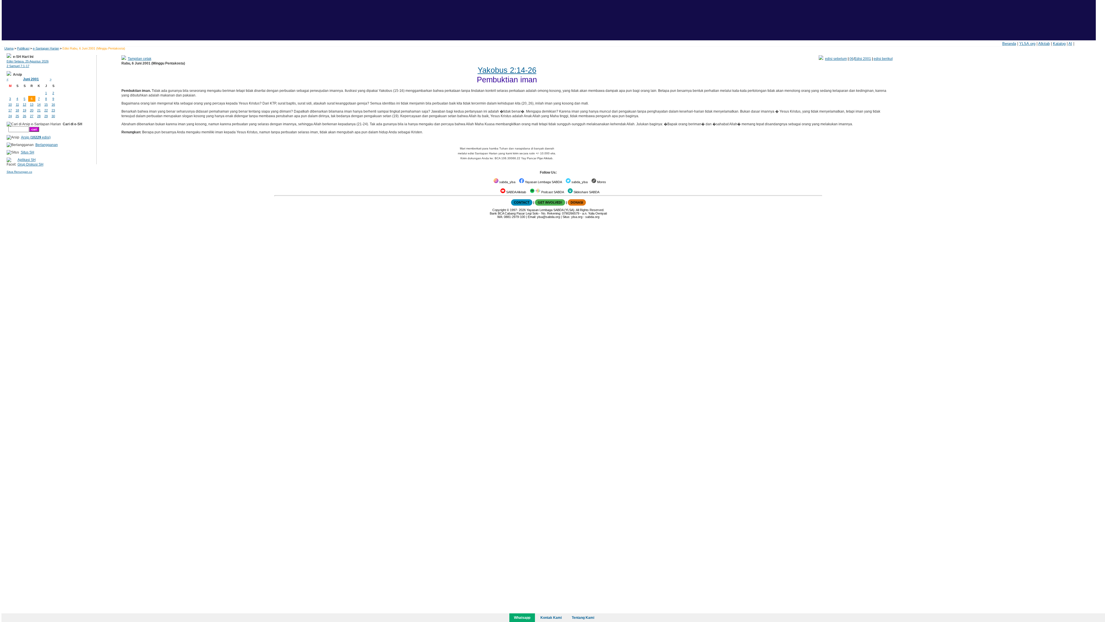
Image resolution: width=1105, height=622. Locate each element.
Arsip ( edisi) (36, 137)
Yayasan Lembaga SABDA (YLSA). (551, 210)
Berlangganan (46, 145)
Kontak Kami (551, 618)
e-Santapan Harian (46, 48)
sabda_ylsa (506, 182)
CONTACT (521, 202)
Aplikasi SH (27, 160)
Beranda (1009, 43)
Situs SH (27, 152)
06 (851, 59)
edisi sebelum (836, 59)
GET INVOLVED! (550, 202)
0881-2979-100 (514, 217)
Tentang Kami (583, 618)
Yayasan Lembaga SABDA (543, 182)
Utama (9, 48)
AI (1070, 43)
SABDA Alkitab (515, 192)
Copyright (499, 210)
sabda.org (592, 217)
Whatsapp (522, 618)
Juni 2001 (31, 79)
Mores (601, 182)
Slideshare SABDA (586, 192)
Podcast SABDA (552, 192)
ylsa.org (576, 217)
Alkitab (1044, 43)
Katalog (1059, 43)
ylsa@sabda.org (548, 217)
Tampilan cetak (139, 59)
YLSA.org (1027, 43)
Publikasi (23, 48)
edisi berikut (883, 59)
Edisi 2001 (862, 59)
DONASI (577, 202)
